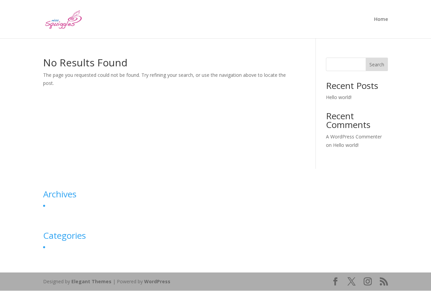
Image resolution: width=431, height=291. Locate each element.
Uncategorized (63, 247)
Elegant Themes (91, 281)
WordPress (157, 281)
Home (381, 19)
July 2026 (57, 205)
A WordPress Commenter (354, 136)
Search (376, 64)
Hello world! (339, 97)
